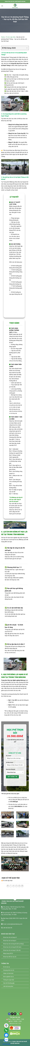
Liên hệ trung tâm (8, 986)
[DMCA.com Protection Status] (15, 1028)
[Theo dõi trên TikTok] (12, 1013)
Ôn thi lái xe (6, 967)
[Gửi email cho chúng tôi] (15, 1013)
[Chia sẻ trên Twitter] (13, 886)
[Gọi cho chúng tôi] (18, 1013)
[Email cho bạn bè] (16, 886)
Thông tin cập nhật (8, 980)
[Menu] (2, 6)
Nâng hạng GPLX (8, 953)
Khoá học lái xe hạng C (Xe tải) (12, 950)
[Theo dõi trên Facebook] (9, 1013)
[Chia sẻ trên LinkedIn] (22, 886)
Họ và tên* (8, 755)
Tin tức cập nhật (10, 37)
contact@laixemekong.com (14, 924)
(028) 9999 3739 (14, 918)
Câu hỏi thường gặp (8, 983)
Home (3, 37)
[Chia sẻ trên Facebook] (10, 886)
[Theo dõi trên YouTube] (20, 1013)
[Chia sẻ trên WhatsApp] (7, 886)
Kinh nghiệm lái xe (8, 976)
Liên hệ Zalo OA (7, 927)
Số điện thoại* (9, 762)
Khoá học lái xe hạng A (9, 940)
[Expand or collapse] (27, 48)
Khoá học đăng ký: (10, 769)
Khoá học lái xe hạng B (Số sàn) (12, 947)
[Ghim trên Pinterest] (19, 886)
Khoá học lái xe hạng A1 (10, 937)
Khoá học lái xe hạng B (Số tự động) (13, 944)
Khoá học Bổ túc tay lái (9, 956)
